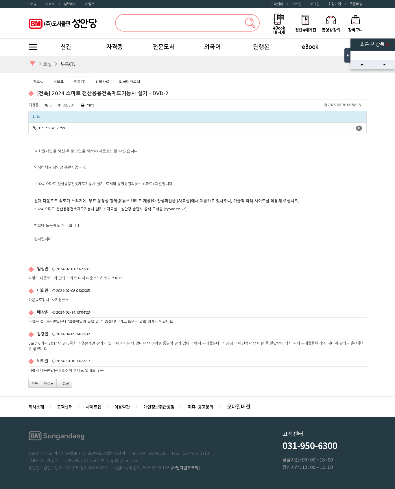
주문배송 (356, 4)
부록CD (67, 64)
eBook (310, 47)
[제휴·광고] (200, 406)
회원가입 (334, 4)
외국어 (212, 47)
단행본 (261, 47)
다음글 (64, 383)
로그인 (315, 4)
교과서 (50, 4)
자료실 (296, 4)
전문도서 (164, 47)
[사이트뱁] (93, 406)
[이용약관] (122, 406)
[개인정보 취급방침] (158, 406)
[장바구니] (355, 23)
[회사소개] (36, 406)
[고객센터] (65, 406)
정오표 (58, 82)
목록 (35, 383)
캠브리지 (70, 4)
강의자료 (102, 82)
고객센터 (276, 4)
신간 (65, 47)
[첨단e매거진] (305, 23)
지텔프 (90, 4)
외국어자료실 (129, 82)
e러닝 (32, 4)
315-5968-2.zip (51, 128)
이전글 (48, 383)
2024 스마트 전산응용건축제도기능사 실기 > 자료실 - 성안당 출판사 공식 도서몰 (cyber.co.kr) (110, 209)
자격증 (114, 47)
